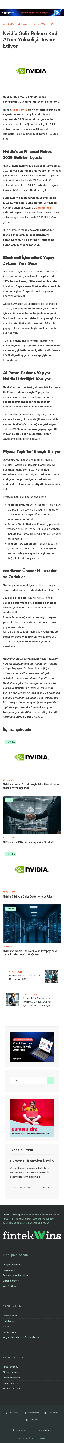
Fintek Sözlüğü (10, 1366)
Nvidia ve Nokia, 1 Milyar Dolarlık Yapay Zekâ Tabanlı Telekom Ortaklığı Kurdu (30, 952)
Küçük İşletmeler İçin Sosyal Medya (21, 1337)
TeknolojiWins (10, 1315)
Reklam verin (9, 1270)
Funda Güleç (9, 1332)
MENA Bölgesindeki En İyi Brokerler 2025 (25, 976)
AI (39, 276)
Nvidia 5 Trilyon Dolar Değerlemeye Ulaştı (28, 896)
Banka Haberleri (11, 1383)
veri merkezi (44, 207)
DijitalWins (8, 1321)
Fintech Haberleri (12, 1377)
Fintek (9, 799)
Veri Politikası (10, 1286)
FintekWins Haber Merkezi (18, 24)
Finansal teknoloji (11, 1214)
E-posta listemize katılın (15, 1275)
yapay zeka (20, 109)
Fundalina (8, 1326)
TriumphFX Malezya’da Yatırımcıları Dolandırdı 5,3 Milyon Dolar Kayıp (36, 1000)
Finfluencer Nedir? (12, 1388)
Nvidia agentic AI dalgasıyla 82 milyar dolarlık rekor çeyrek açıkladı (31, 786)
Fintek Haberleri (11, 1372)
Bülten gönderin (11, 1280)
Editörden (7, 26)
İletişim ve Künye (11, 1264)
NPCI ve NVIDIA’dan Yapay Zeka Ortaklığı (28, 842)
